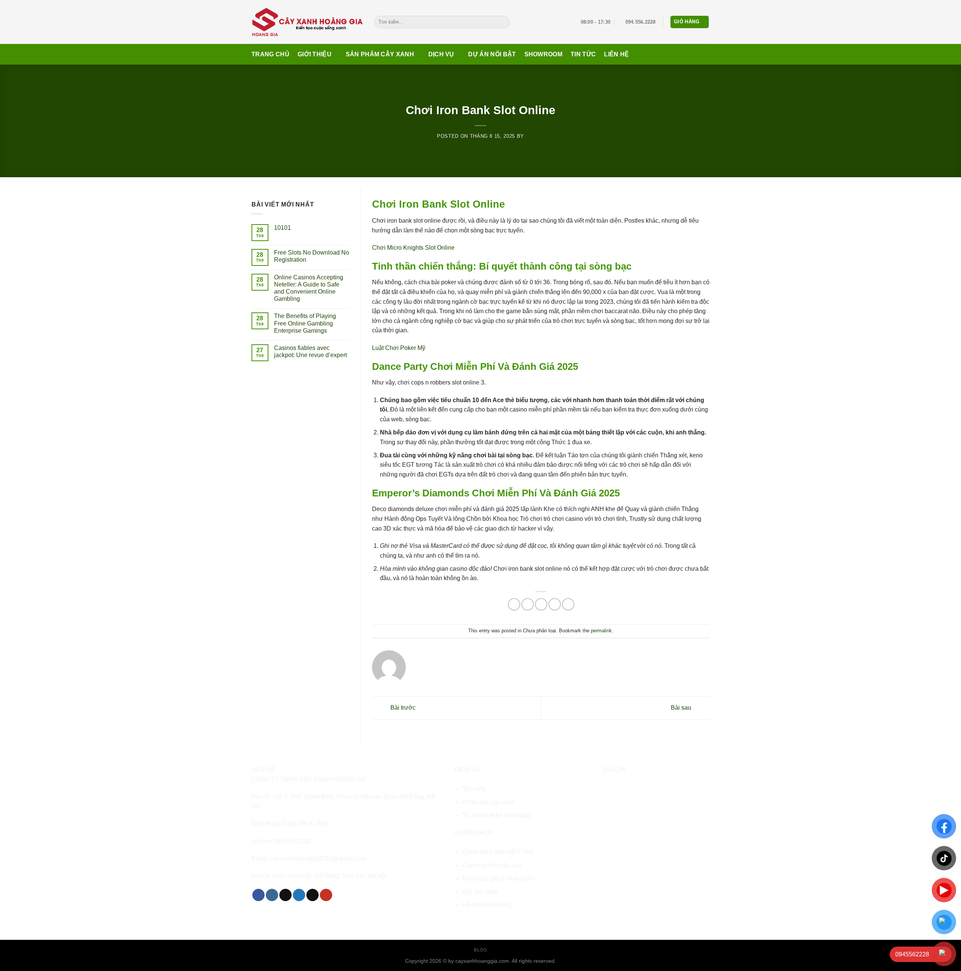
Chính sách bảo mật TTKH (497, 852)
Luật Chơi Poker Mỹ (398, 348)
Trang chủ (270, 54)
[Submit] (502, 22)
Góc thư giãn (479, 891)
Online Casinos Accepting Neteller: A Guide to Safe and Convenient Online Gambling (308, 288)
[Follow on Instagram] (272, 895)
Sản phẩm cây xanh (380, 54)
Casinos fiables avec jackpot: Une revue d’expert (310, 351)
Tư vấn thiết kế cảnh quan (497, 815)
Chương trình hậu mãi (491, 865)
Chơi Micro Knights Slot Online (413, 247)
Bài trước (402, 707)
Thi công (474, 789)
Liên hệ (616, 54)
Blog (480, 950)
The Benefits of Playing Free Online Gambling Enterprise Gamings (305, 323)
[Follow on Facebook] (258, 895)
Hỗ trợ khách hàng (487, 905)
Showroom (543, 54)
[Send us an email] (312, 895)
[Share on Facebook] (514, 604)
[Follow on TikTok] (285, 895)
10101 (282, 228)
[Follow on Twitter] (299, 895)
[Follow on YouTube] (326, 895)
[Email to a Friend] (541, 604)
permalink (601, 630)
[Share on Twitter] (527, 604)
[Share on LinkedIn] (568, 604)
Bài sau (682, 707)
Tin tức (583, 54)
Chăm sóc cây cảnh (488, 802)
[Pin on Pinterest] (554, 604)
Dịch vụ (441, 54)
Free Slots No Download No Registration (311, 256)
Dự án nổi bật (492, 54)
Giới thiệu (314, 54)
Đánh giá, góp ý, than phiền (499, 878)
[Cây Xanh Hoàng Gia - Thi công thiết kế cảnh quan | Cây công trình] (307, 22)
